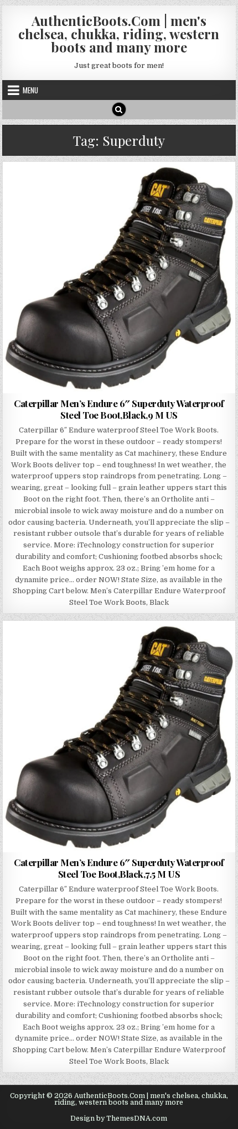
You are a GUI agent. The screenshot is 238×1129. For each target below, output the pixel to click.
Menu (30, 90)
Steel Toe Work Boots (49, 188)
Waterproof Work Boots (136, 188)
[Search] (119, 109)
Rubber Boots (119, 647)
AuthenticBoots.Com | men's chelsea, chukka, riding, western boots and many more (118, 34)
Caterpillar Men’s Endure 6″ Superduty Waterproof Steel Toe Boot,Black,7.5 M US (119, 867)
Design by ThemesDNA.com (118, 1118)
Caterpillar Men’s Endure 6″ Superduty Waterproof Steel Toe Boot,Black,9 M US (119, 408)
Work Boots (205, 188)
